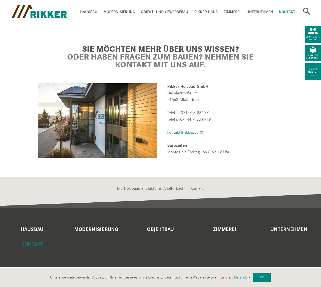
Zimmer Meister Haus (313, 72)
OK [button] (262, 277)
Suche (306, 11)
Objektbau (160, 229)
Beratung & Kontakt (313, 38)
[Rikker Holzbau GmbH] (46, 10)
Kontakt (287, 12)
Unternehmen (260, 12)
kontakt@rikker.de (183, 132)
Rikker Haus (206, 12)
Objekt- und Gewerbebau (164, 12)
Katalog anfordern (312, 56)
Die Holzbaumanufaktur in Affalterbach (150, 188)
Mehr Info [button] (241, 277)
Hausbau (88, 12)
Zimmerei (232, 12)
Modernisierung (119, 12)
